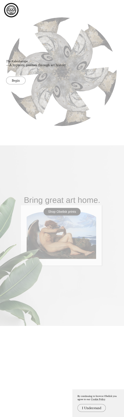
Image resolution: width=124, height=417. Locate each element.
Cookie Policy (98, 399)
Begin (16, 80)
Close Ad (101, 257)
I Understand (91, 408)
